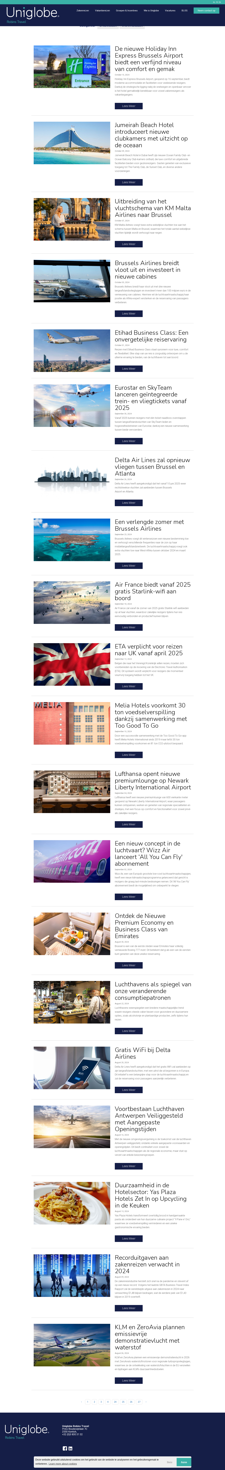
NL (214, 2)
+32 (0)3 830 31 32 (72, 1434)
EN (220, 2)
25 (123, 1402)
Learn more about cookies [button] (63, 1463)
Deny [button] (169, 1462)
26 (131, 1402)
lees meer (128, 106)
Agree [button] (184, 1462)
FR (217, 2)
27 (139, 1402)
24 (115, 1402)
